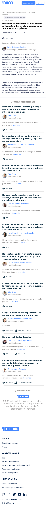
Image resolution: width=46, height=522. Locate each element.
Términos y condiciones (11, 469)
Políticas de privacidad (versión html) (16, 465)
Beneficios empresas (10, 443)
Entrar (40, 3)
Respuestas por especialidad (12, 488)
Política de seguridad (10, 473)
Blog (3, 458)
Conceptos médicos (9, 484)
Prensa (4, 447)
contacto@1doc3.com (12, 499)
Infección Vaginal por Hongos (14, 17)
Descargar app (28, 3)
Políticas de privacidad (10, 462)
